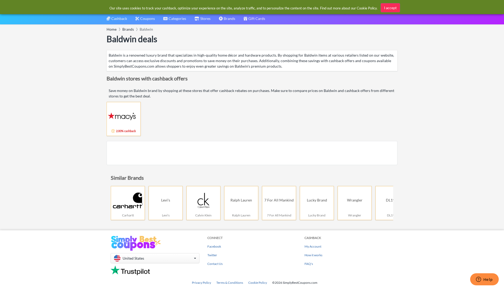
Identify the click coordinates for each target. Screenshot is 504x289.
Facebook (214, 246)
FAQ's (308, 264)
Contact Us (215, 264)
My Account (312, 246)
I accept (390, 8)
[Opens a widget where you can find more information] (484, 279)
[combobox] (174, 20)
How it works (313, 255)
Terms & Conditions (229, 283)
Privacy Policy (201, 283)
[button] (155, 258)
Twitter (212, 255)
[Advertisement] (252, 153)
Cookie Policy (257, 283)
